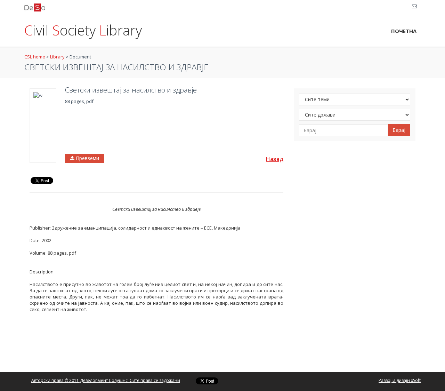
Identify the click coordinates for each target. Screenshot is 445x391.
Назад (274, 159)
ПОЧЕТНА (403, 30)
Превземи (86, 158)
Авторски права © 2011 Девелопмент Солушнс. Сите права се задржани (105, 380)
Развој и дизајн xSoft (400, 380)
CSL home (34, 57)
